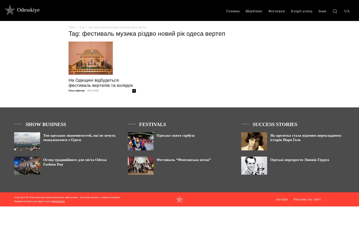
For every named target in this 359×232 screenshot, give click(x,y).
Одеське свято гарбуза (176, 135)
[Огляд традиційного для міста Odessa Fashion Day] (27, 166)
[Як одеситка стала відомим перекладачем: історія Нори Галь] (254, 141)
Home (72, 27)
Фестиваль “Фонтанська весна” (184, 160)
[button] (335, 11)
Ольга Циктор (77, 90)
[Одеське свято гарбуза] (141, 141)
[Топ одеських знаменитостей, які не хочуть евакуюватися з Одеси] (27, 141)
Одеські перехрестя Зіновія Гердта (299, 160)
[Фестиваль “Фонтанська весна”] (141, 166)
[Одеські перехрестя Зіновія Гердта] (254, 166)
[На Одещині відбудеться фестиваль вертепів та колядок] (102, 58)
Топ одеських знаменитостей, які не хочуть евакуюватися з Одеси (79, 137)
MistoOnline (58, 201)
